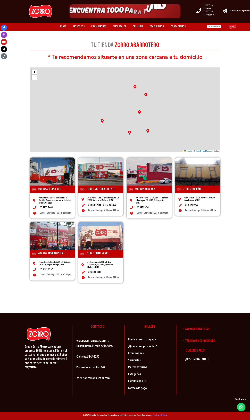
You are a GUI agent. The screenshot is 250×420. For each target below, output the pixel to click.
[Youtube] (4, 42)
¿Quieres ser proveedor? (142, 346)
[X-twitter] (4, 49)
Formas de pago (137, 388)
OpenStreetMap (202, 151)
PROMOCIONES (98, 26)
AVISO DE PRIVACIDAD (197, 329)
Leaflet (189, 151)
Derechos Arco (195, 350)
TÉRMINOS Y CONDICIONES (200, 341)
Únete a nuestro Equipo (142, 339)
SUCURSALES (119, 26)
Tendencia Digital (160, 415)
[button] (148, 131)
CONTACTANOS (178, 26)
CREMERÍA (138, 26)
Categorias (134, 374)
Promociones (136, 353)
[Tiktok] (4, 56)
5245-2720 (207, 12)
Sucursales (134, 360)
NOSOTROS (79, 26)
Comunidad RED (137, 381)
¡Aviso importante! (197, 359)
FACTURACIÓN (157, 26)
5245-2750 (207, 5)
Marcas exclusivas (138, 367)
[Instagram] (4, 35)
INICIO (63, 26)
